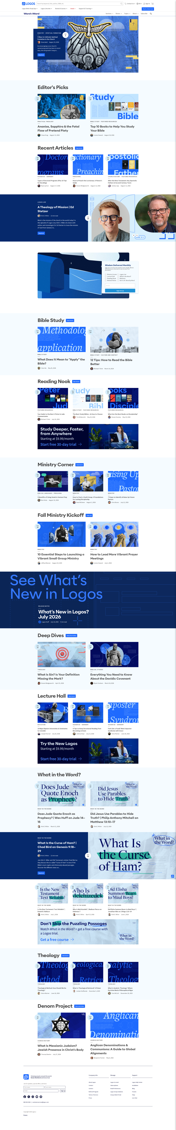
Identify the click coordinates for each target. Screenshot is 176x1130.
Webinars (122, 278)
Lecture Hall (111, 276)
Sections (109, 13)
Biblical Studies (96, 669)
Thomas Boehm (46, 1054)
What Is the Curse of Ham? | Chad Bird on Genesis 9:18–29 (57, 847)
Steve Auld (44, 42)
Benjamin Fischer (99, 1058)
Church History (114, 176)
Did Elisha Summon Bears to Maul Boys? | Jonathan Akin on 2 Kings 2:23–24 (122, 910)
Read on (41, 55)
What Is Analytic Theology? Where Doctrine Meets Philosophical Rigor (120, 989)
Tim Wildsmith (81, 417)
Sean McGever (80, 502)
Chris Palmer (115, 734)
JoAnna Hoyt (80, 734)
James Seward (98, 135)
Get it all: (127, 280)
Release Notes (111, 280)
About (135, 13)
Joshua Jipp (115, 186)
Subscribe (144, 13)
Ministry (40, 33)
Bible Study (94, 121)
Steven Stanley (116, 417)
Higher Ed (41, 176)
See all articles (71, 635)
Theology (41, 669)
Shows (118, 13)
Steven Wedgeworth (82, 186)
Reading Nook (111, 278)
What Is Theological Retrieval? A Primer (87, 988)
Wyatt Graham (98, 683)
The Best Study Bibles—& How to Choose (87, 414)
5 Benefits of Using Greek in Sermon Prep (52, 497)
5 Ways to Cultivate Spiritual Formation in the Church (47, 38)
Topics (126, 13)
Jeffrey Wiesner (46, 563)
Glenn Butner (45, 993)
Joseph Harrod (45, 734)
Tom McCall (115, 993)
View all (89, 515)
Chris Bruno (115, 502)
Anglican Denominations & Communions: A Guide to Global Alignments (112, 1049)
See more (79, 148)
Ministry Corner (112, 274)
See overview (79, 1006)
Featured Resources (109, 121)
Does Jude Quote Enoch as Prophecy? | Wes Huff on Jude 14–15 (61, 818)
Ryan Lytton (45, 186)
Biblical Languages (45, 493)
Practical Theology (45, 121)
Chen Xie (43, 368)
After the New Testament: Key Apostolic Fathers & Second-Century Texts (122, 182)
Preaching (77, 176)
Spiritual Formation (53, 33)
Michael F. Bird (98, 369)
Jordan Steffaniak (81, 991)
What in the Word (44, 809)
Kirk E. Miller (45, 216)
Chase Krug (44, 135)
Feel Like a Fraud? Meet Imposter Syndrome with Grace (120, 730)
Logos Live (42, 202)
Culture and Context (109, 355)
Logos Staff (45, 622)
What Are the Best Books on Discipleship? (123, 414)
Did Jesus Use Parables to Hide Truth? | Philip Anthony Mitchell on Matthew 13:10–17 (114, 818)
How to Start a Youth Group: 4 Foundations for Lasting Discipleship (88, 498)
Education (41, 724)
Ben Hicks (44, 500)
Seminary (50, 176)
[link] (150, 13)
